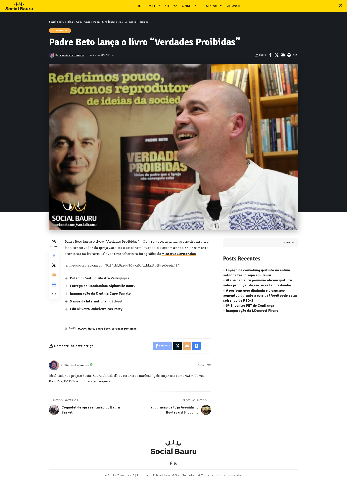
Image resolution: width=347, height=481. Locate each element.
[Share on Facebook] (270, 55)
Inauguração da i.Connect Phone (252, 310)
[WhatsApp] (176, 463)
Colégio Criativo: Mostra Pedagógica (100, 278)
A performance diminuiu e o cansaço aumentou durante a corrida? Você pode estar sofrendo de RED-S (260, 295)
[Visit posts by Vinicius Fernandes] (51, 55)
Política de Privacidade (153, 475)
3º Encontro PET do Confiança (250, 305)
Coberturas (60, 30)
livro (91, 328)
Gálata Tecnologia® (186, 475)
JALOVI (82, 328)
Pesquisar (288, 243)
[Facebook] (171, 463)
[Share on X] (276, 55)
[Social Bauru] (19, 6)
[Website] (209, 365)
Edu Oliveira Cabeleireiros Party (96, 309)
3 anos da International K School (96, 301)
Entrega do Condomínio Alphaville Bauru (103, 286)
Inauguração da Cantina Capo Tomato (100, 293)
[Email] (283, 55)
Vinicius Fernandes (71, 55)
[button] (340, 6)
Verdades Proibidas (124, 328)
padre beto (103, 328)
